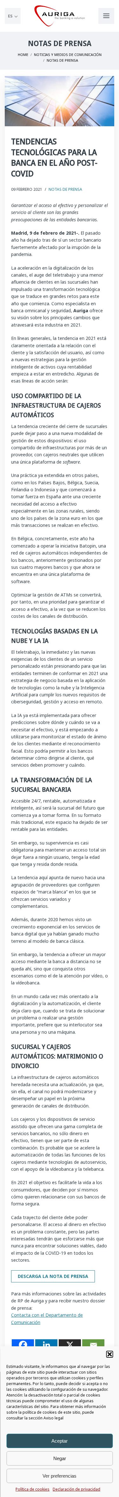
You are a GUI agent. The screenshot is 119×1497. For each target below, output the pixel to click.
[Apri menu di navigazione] (106, 15)
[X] (70, 1344)
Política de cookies (33, 1489)
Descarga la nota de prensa (53, 1276)
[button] (109, 1354)
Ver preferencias (59, 1476)
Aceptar (59, 1441)
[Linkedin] (46, 1344)
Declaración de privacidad (76, 1489)
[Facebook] (23, 1344)
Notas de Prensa (65, 189)
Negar (59, 1458)
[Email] (93, 1344)
